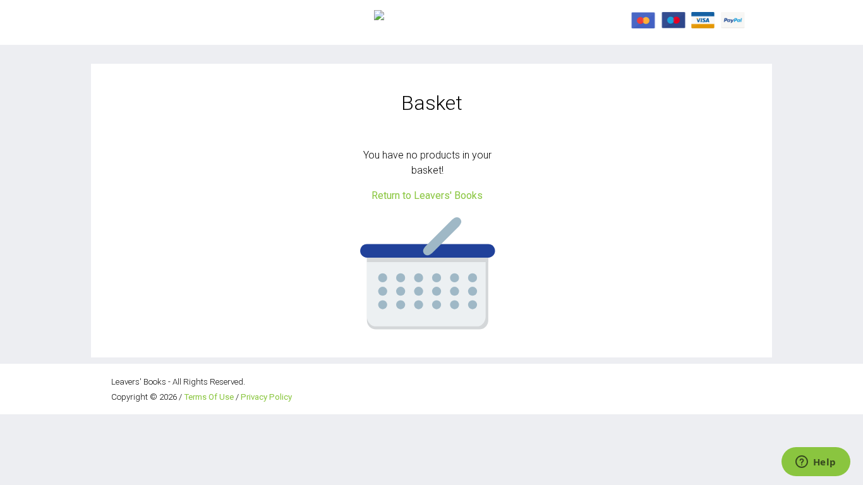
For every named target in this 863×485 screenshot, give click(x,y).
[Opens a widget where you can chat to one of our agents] (815, 463)
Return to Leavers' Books (427, 195)
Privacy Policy (266, 397)
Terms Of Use (209, 397)
